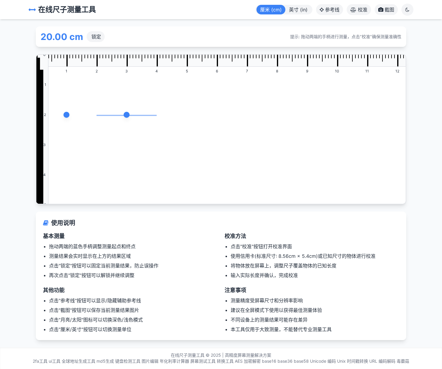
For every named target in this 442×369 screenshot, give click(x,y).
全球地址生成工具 (78, 361)
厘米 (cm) (271, 10)
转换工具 (225, 361)
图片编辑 (150, 361)
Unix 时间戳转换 (352, 361)
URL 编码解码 (382, 361)
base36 (285, 361)
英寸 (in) (298, 10)
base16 (269, 361)
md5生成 (105, 361)
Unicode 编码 (323, 361)
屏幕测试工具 (203, 361)
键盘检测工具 (127, 361)
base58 (301, 361)
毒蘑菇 (403, 361)
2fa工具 (40, 361)
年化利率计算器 (174, 361)
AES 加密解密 (248, 361)
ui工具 (54, 361)
